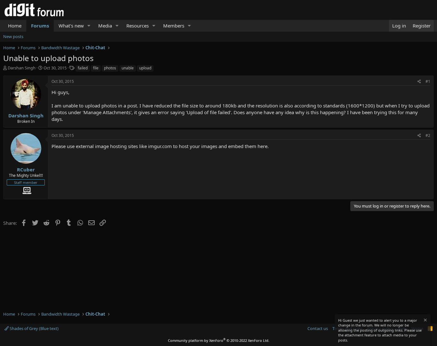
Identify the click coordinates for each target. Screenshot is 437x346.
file (96, 68)
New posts (13, 36)
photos (110, 68)
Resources (137, 25)
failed (83, 68)
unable (128, 68)
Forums (40, 25)
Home (14, 25)
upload (145, 68)
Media (105, 25)
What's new (71, 25)
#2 (427, 135)
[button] (88, 26)
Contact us (317, 328)
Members (173, 25)
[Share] (419, 81)
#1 (427, 81)
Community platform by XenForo (218, 340)
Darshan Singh (22, 68)
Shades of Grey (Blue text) (34, 328)
